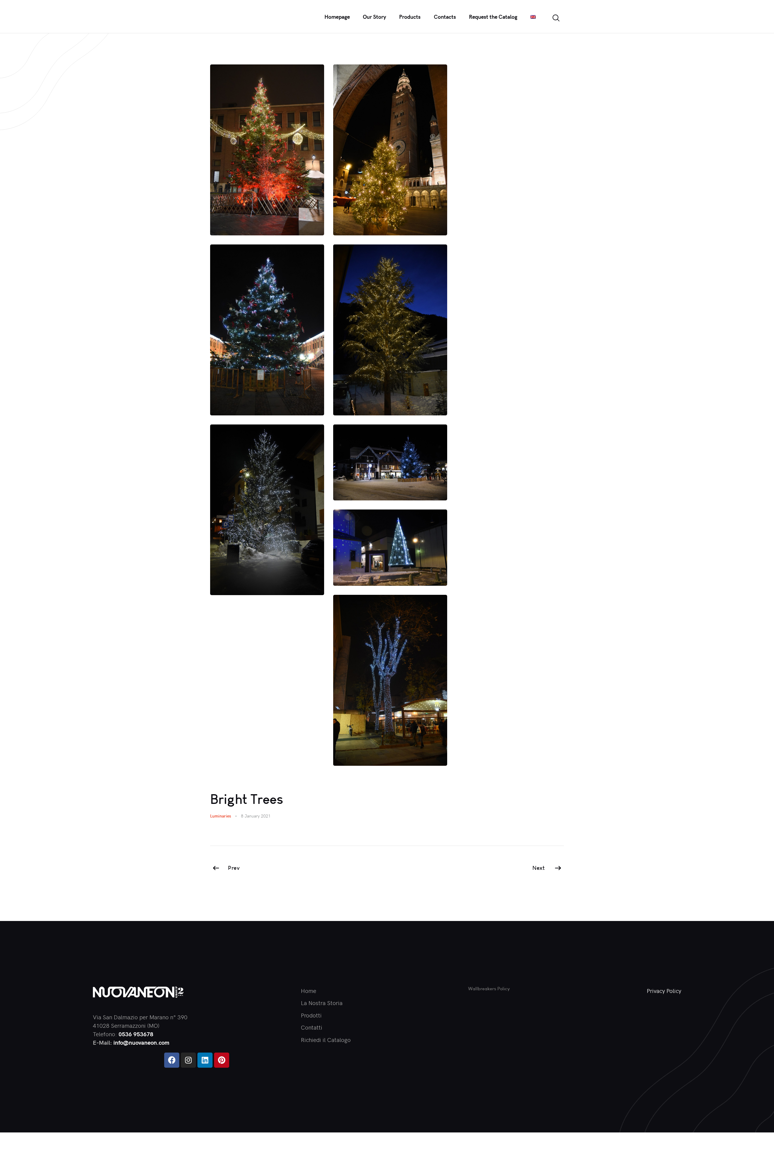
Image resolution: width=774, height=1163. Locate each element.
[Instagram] (188, 1060)
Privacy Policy (664, 990)
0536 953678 (136, 1034)
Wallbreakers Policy (489, 988)
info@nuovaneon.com (141, 1042)
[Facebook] (171, 1060)
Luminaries (220, 816)
